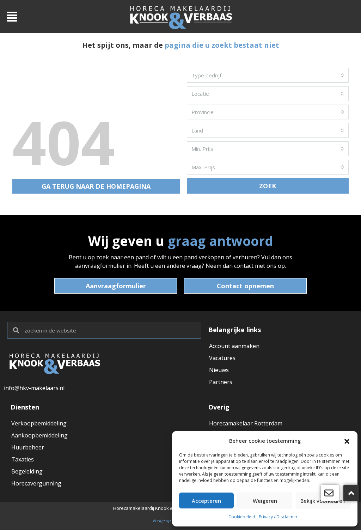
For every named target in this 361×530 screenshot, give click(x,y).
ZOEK (267, 186)
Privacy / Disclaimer (278, 517)
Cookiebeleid (241, 517)
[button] (346, 440)
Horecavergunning (36, 483)
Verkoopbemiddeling (39, 423)
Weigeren (265, 500)
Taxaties (22, 459)
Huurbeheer (27, 447)
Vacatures (222, 358)
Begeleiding (27, 471)
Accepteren (206, 500)
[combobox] (268, 75)
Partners (220, 382)
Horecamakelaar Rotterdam (245, 423)
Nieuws (219, 370)
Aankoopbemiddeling (39, 435)
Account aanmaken (234, 346)
